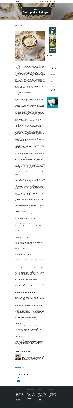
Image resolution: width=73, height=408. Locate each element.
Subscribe (54, 1)
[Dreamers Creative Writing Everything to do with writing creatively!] (17, 1)
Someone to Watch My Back (19, 367)
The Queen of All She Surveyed (53, 75)
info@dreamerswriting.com (31, 395)
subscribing (30, 377)
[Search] (57, 1)
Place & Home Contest (41, 393)
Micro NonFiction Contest (42, 394)
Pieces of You (17, 368)
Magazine (41, 1)
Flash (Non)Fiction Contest (42, 396)
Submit (51, 1)
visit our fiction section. (34, 374)
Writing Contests (51, 396)
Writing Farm (46, 1)
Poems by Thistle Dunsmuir (53, 87)
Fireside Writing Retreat (52, 393)
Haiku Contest (40, 395)
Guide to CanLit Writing (52, 395)
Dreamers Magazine (52, 394)
